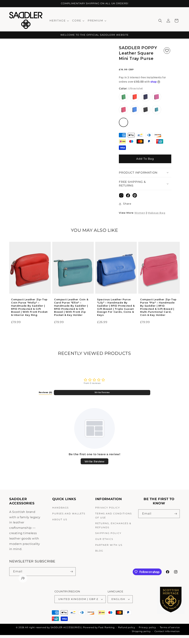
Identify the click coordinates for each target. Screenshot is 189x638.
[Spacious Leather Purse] (116, 271)
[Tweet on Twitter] (121, 196)
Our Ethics (104, 539)
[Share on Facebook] (128, 196)
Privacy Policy (107, 507)
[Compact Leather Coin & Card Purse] (73, 273)
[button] (59, 20)
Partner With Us (108, 545)
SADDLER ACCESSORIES (66, 627)
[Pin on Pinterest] (134, 196)
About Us (59, 519)
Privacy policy (147, 627)
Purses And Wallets (68, 513)
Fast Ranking (106, 627)
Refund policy (126, 627)
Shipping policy (141, 631)
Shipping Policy (108, 533)
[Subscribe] (175, 513)
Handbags (60, 507)
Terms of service (170, 627)
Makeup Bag (156, 212)
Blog (99, 550)
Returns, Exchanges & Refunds (113, 525)
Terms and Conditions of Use (113, 515)
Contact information (167, 631)
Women (139, 212)
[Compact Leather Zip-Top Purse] (159, 271)
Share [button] (127, 203)
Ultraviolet (123, 122)
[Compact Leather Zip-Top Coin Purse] (30, 271)
